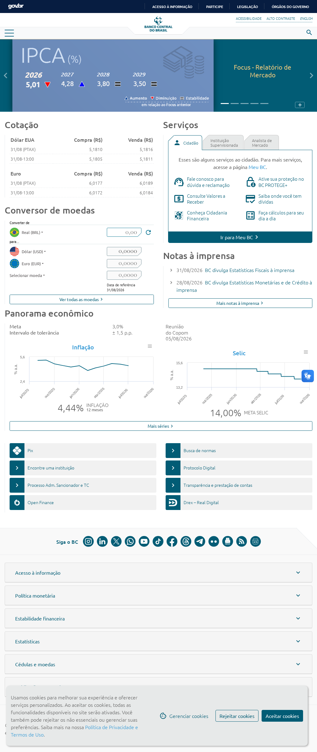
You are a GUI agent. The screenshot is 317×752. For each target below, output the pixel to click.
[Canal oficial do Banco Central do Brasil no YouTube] (144, 541)
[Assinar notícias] (227, 541)
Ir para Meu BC (236, 237)
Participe (214, 7)
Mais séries (161, 426)
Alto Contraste (281, 18)
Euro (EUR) (31, 263)
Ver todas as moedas (81, 299)
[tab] (185, 142)
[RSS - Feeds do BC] (241, 541)
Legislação (247, 7)
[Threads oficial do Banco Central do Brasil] (185, 541)
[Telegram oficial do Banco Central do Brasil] (199, 541)
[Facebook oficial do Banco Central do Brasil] (172, 541)
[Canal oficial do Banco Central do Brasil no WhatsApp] (130, 541)
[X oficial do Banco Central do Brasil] (116, 541)
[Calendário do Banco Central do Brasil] (255, 541)
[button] (5, 75)
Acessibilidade (249, 18)
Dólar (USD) (32, 251)
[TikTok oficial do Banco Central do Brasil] (158, 541)
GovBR (16, 6)
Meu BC (257, 167)
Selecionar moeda (26, 275)
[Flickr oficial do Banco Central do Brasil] (213, 541)
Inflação (83, 347)
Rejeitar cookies (236, 716)
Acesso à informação (172, 7)
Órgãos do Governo (290, 7)
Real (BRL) (31, 232)
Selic (239, 353)
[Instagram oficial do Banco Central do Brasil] (88, 541)
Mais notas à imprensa (240, 303)
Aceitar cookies (282, 716)
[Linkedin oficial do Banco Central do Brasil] (102, 541)
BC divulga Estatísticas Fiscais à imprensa (249, 269)
